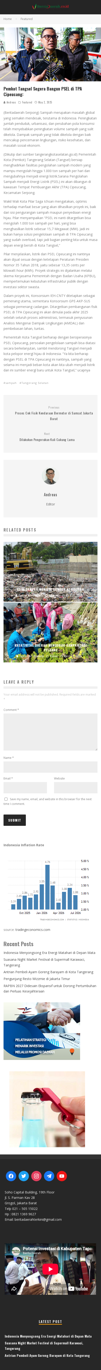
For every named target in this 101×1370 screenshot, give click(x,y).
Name (9, 758)
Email (8, 778)
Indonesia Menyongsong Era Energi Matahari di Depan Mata (49, 952)
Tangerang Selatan (35, 383)
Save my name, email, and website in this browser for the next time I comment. (48, 801)
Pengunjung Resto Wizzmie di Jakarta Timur (37, 978)
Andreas (11, 102)
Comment (11, 710)
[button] (50, 1108)
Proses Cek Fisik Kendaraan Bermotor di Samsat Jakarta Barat (54, 413)
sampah (11, 383)
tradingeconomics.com (33, 929)
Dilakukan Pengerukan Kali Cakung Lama (47, 437)
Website (59, 778)
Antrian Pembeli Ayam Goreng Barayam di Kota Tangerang (48, 972)
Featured (27, 102)
